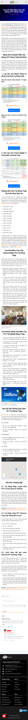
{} (19, 605)
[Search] (26, 2)
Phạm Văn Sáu (13, 634)
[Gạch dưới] (7, 606)
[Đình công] (9, 606)
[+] (21, 605)
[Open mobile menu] (1, 2)
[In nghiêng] (5, 606)
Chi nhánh (16, 14)
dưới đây (19, 247)
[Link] (18, 606)
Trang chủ (11, 14)
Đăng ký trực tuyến (14, 110)
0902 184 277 (14, 106)
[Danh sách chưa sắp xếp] (12, 606)
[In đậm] (3, 606)
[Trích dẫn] (14, 606)
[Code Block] (16, 606)
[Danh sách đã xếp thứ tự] (10, 606)
